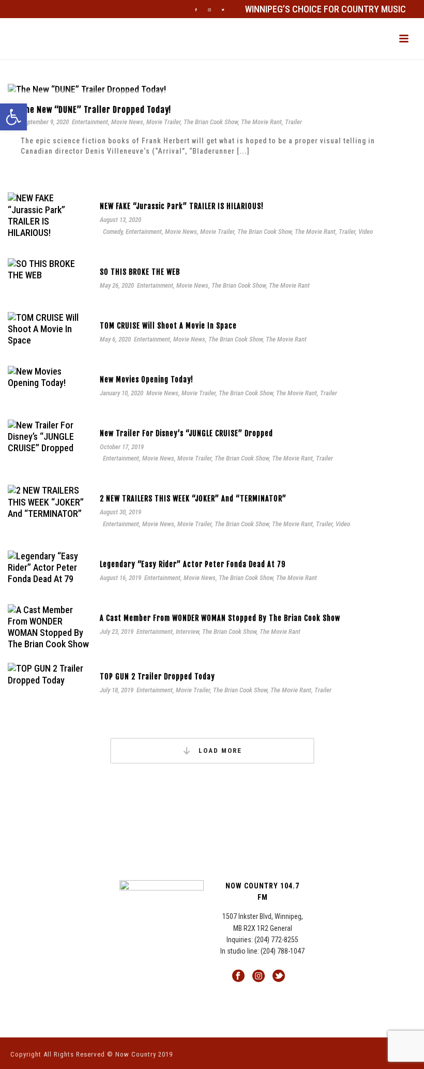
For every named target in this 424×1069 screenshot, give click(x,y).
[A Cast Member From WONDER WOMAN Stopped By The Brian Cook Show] (48, 626)
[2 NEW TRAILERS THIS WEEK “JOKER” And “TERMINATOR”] (48, 501)
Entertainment (90, 122)
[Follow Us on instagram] (258, 976)
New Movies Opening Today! (146, 379)
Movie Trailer (163, 122)
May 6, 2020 (115, 339)
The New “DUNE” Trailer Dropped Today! (96, 110)
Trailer (293, 122)
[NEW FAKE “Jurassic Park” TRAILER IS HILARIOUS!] (48, 215)
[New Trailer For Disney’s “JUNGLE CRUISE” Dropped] (48, 435)
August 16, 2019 (120, 578)
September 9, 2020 (45, 122)
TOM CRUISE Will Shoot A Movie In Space (168, 325)
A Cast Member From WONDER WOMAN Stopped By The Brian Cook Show (220, 618)
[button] (13, 116)
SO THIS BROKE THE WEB (140, 272)
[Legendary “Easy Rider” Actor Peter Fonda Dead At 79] (48, 566)
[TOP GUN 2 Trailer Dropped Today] (48, 673)
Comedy (113, 231)
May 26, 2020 (117, 285)
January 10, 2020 (121, 393)
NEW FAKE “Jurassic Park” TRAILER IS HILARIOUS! (182, 206)
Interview (187, 631)
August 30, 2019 (120, 512)
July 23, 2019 (116, 631)
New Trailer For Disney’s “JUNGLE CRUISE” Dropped (186, 433)
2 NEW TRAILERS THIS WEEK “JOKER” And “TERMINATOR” (193, 498)
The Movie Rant (261, 122)
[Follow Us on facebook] (238, 976)
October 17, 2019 (122, 447)
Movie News (127, 122)
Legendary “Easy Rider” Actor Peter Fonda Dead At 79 (192, 564)
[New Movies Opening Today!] (48, 376)
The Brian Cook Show (211, 122)
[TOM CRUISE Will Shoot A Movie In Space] (48, 328)
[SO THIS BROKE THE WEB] (48, 268)
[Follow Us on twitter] (278, 976)
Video (365, 231)
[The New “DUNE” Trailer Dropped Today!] (87, 88)
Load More (219, 750)
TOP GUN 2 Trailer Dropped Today (157, 676)
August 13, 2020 (120, 220)
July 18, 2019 (116, 690)
